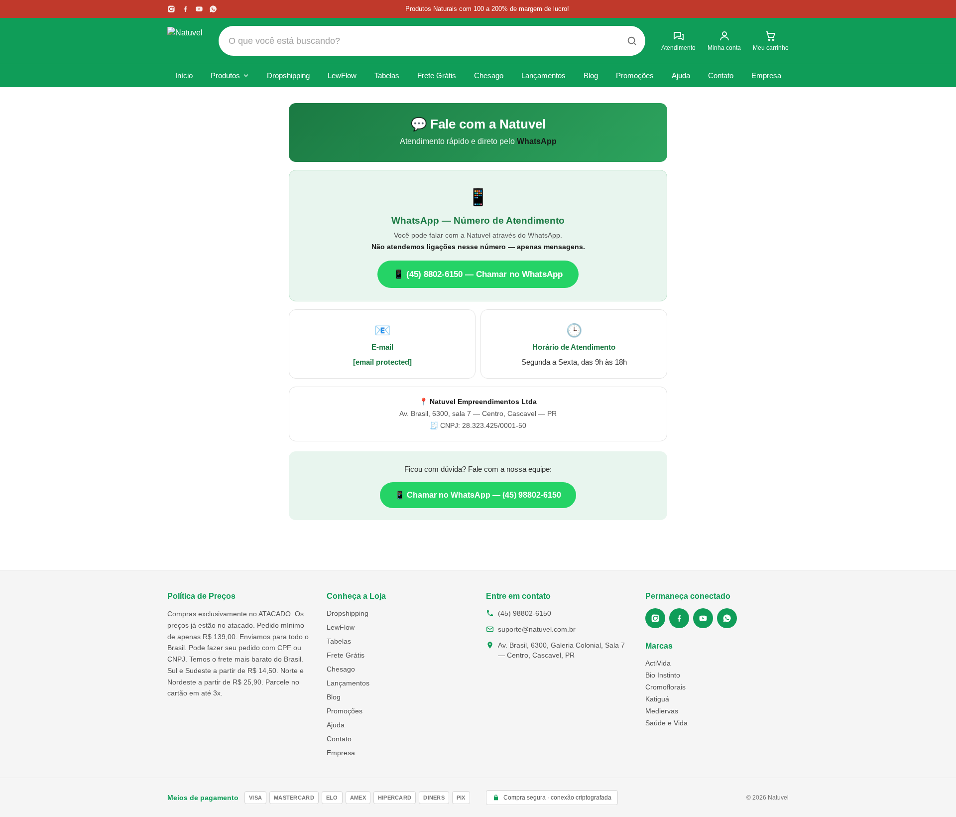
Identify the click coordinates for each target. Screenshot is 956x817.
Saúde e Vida (666, 723)
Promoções (635, 75)
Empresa (766, 75)
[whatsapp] (213, 9)
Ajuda (681, 75)
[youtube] (199, 9)
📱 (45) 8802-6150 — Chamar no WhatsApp (478, 274)
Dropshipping (288, 75)
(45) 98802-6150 (524, 613)
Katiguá (657, 699)
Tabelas (386, 75)
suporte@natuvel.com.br (537, 629)
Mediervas (661, 711)
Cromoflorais (665, 687)
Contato (720, 75)
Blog (591, 75)
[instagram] (171, 9)
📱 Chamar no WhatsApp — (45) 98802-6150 (478, 495)
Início (184, 75)
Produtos (225, 75)
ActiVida (658, 663)
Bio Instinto (662, 675)
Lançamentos (543, 75)
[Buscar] (631, 40)
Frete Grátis (436, 75)
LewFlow (342, 75)
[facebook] (185, 9)
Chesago (488, 75)
